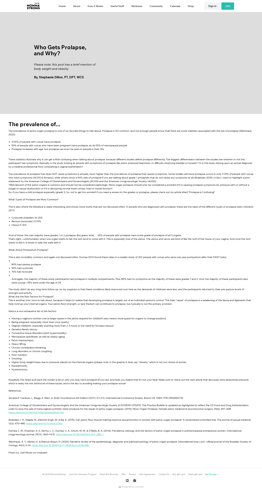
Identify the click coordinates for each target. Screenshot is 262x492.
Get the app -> (212, 474)
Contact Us (163, 474)
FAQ (123, 474)
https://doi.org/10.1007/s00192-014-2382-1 (79, 434)
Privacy (132, 474)
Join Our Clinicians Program (83, 474)
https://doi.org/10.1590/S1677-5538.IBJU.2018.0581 (60, 445)
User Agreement (147, 474)
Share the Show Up (109, 474)
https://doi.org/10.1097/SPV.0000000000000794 (36, 412)
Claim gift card (195, 474)
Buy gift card (178, 474)
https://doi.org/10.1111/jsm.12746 (44, 423)
